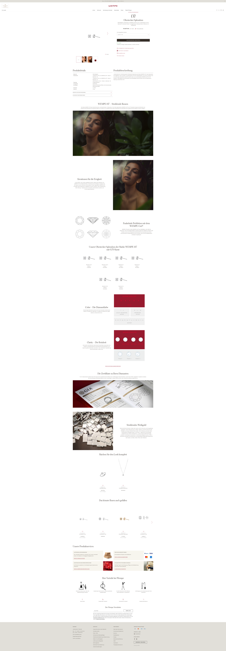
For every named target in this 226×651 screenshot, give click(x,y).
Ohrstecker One (82, 534)
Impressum (115, 642)
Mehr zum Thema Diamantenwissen (113, 366)
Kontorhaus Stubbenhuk (118, 631)
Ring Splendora (103, 488)
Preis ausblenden (140, 28)
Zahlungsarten (96, 642)
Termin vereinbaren (77, 638)
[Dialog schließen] (225, 1)
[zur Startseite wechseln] (113, 6)
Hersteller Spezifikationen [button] (79, 92)
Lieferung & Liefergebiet (98, 640)
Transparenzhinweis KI (118, 644)
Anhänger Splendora (123, 488)
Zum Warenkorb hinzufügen (133, 40)
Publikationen (116, 635)
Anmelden (128, 610)
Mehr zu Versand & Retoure (79, 558)
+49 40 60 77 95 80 (77, 629)
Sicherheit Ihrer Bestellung (98, 644)
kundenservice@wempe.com (98, 617)
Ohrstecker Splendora (123, 534)
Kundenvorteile (96, 631)
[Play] (113, 133)
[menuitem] (217, 10)
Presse (114, 637)
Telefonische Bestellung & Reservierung (101, 637)
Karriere (115, 633)
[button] (122, 51)
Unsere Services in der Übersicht (99, 629)
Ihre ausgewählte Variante (122, 32)
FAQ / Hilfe (95, 633)
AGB (114, 640)
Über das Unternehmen (118, 629)
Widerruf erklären (140, 642)
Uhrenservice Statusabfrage (99, 635)
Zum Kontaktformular (77, 634)
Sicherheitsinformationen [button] (79, 95)
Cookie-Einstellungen (97, 646)
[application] (113, 133)
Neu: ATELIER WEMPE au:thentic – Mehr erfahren (113, 1)
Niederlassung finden (77, 636)
